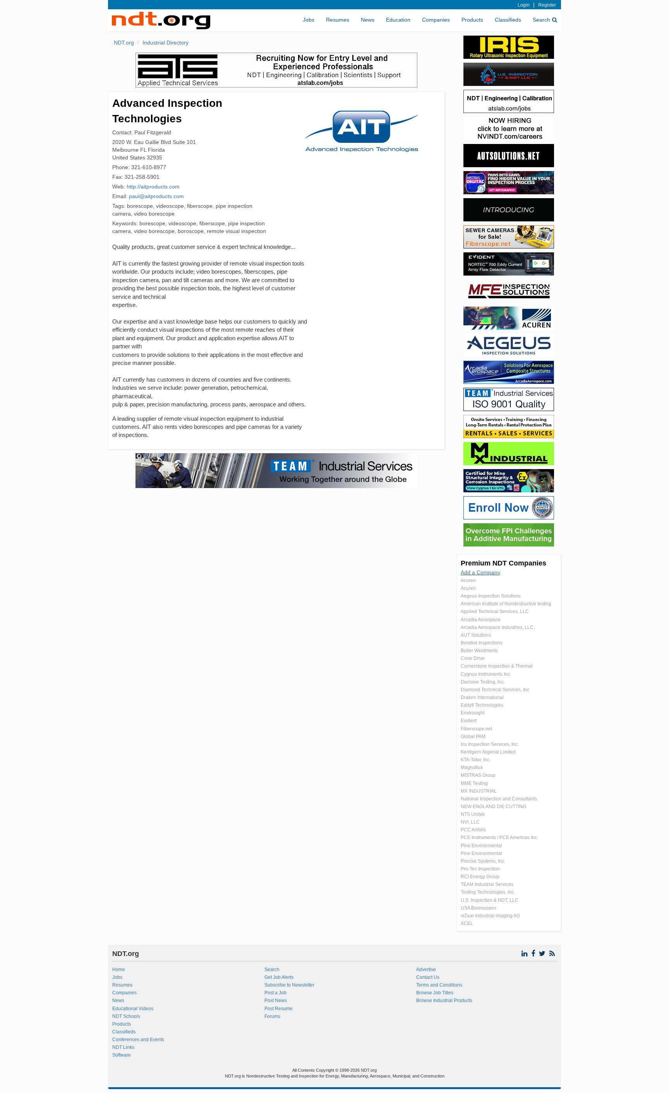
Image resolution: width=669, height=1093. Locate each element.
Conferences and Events (138, 1039)
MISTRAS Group (478, 775)
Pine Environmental (481, 845)
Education (398, 20)
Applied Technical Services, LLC (495, 611)
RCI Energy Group (480, 876)
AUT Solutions (476, 635)
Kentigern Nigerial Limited (488, 752)
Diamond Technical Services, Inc (495, 689)
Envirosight (472, 713)
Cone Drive (473, 658)
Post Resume (278, 1008)
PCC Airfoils (473, 830)
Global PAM (473, 736)
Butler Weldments (479, 650)
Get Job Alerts (278, 977)
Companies (436, 20)
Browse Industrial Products (444, 1000)
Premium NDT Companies (503, 563)
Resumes (337, 20)
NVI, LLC (470, 822)
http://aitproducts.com (153, 186)
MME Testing (474, 783)
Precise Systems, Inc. (483, 861)
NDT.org (124, 42)
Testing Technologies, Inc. (488, 892)
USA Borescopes (478, 908)
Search (541, 20)
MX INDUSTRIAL (479, 791)
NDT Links (123, 1047)
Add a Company (480, 572)
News (367, 20)
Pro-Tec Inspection (480, 869)
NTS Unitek (473, 814)
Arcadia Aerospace (481, 619)
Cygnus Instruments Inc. (486, 674)
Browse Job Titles (434, 992)
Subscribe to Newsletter (289, 985)
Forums (272, 1016)
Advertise (426, 969)
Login (524, 5)
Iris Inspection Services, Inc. (490, 744)
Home (118, 969)
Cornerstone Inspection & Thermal (497, 666)
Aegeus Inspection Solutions (491, 596)
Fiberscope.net (476, 729)
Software (121, 1055)
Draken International (482, 697)
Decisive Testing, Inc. (483, 682)
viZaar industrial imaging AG (490, 915)
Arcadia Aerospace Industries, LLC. (498, 627)
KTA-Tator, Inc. (476, 759)
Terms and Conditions (439, 985)
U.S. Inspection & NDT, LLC (489, 900)
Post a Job (275, 992)
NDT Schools (126, 1016)
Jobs (308, 20)
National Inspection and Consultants (499, 799)
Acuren (468, 580)
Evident (469, 720)
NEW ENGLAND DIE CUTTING (493, 806)
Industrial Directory (165, 42)
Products (472, 20)
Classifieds (508, 20)
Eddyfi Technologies (482, 705)
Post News (275, 1000)
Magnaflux (472, 767)
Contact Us (427, 977)
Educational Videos (132, 1008)
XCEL (467, 923)
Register (547, 5)
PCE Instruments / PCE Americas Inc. (499, 837)
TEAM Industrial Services (487, 884)
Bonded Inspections (482, 643)
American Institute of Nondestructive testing (506, 603)
